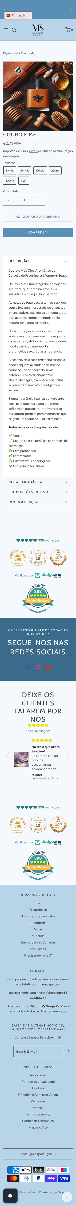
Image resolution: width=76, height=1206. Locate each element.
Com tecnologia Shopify (52, 1192)
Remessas (38, 1101)
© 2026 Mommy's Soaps (24, 1192)
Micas (38, 929)
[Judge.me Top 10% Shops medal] (58, 557)
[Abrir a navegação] (5, 30)
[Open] (10, 1196)
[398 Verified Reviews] (38, 615)
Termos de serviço (38, 1114)
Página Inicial (10, 53)
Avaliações (38, 949)
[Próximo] (71, 9)
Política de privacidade (38, 1082)
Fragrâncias (38, 910)
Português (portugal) (37, 1154)
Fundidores (38, 923)
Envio (33, 151)
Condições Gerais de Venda (38, 1095)
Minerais (38, 936)
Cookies (38, 1088)
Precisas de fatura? (38, 955)
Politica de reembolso (38, 1121)
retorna (38, 1108)
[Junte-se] (69, 1051)
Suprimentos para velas (38, 916)
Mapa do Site (38, 1127)
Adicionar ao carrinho (38, 216)
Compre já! (38, 232)
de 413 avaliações (38, 731)
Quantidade (11, 191)
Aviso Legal (38, 1075)
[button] (38, 96)
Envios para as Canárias (38, 942)
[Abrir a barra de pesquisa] (15, 30)
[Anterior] (4, 9)
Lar (38, 903)
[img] (38, 725)
